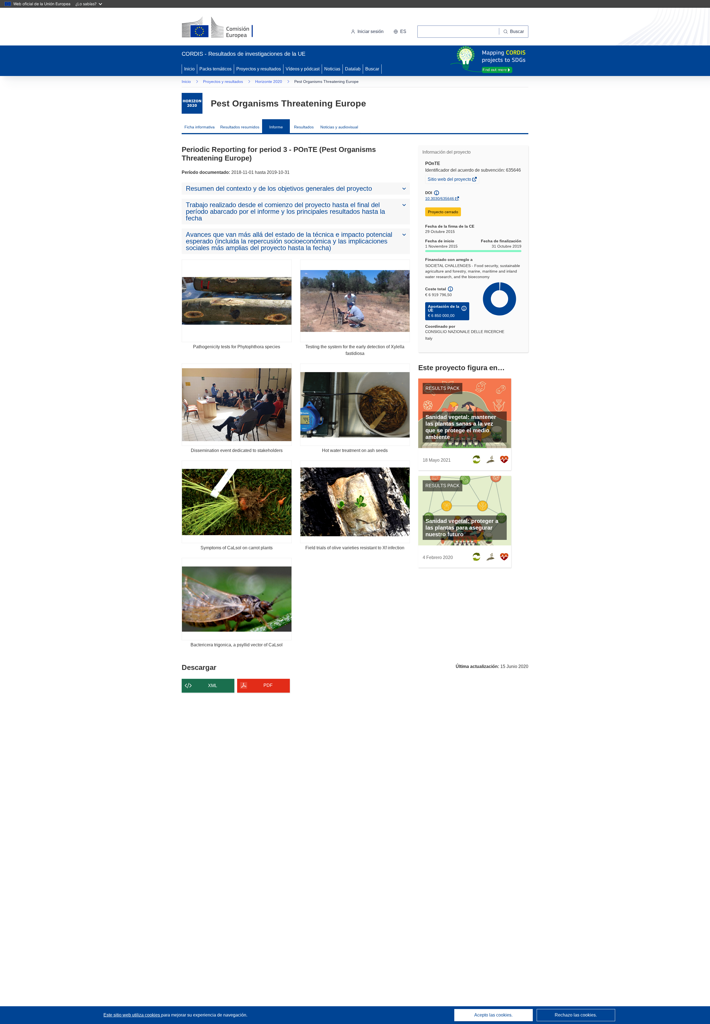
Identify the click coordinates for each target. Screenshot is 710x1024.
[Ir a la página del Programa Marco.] (192, 103)
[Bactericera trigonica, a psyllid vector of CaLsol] (237, 599)
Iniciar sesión (370, 31)
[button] (400, 32)
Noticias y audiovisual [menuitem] (339, 127)
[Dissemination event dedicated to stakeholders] (237, 405)
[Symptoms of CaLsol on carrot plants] (237, 502)
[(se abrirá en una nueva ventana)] (226, 28)
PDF (268, 685)
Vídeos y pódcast (303, 69)
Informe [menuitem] (276, 127)
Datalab (353, 69)
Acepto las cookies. (493, 1015)
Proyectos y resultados (258, 69)
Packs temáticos (215, 69)
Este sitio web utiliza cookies (132, 1015)
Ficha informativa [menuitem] (199, 127)
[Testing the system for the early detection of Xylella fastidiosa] (355, 301)
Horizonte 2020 (268, 81)
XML (212, 685)
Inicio (189, 69)
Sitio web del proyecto (449, 180)
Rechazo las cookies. (576, 1015)
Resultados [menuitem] (304, 127)
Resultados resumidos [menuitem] (239, 127)
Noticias (332, 69)
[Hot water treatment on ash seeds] (355, 405)
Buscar (372, 69)
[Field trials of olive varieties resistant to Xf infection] (355, 502)
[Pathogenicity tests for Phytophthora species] (237, 301)
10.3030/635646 (439, 198)
